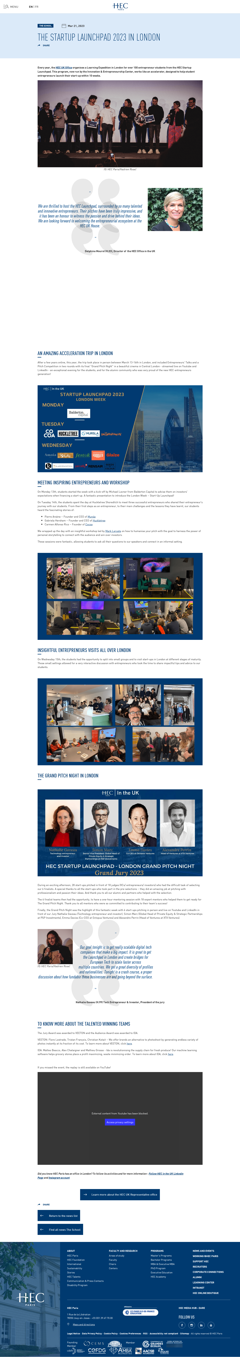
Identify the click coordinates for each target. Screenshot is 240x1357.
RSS (145, 1333)
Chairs (112, 1264)
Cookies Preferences (130, 1333)
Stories (71, 1272)
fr (36, 6)
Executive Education (162, 1272)
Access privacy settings (120, 1122)
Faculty (113, 1259)
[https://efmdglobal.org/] (163, 1351)
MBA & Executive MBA (163, 1264)
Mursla (92, 516)
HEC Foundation (76, 1259)
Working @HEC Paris (205, 1256)
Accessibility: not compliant (164, 1333)
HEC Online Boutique (206, 1293)
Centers (113, 1268)
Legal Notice (73, 1333)
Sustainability (74, 1268)
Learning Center (203, 1282)
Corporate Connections (208, 1272)
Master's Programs (161, 1255)
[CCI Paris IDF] (140, 1310)
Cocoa (89, 524)
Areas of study (116, 1255)
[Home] (120, 6)
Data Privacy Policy (92, 1333)
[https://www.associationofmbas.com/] (120, 1351)
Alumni (197, 1277)
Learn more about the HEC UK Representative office (124, 1194)
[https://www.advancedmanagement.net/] (174, 1344)
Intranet (198, 1287)
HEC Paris (72, 1255)
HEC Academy (158, 1276)
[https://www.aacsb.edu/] (144, 1351)
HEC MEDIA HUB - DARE (192, 1308)
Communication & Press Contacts (85, 1281)
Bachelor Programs (161, 1259)
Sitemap (184, 1333)
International (74, 1264)
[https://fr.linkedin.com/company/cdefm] (76, 1351)
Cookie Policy (111, 1333)
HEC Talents (73, 1276)
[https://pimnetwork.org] (114, 1344)
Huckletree (99, 520)
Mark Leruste (113, 531)
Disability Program (77, 1285)
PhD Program (158, 1268)
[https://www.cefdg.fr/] (97, 1350)
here (129, 1043)
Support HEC (201, 1261)
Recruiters (200, 1266)
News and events (203, 1250)
